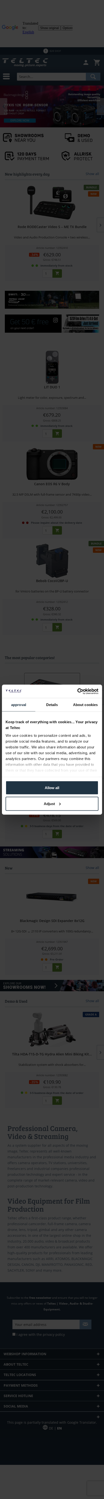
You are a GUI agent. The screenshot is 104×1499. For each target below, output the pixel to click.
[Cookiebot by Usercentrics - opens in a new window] (77, 691)
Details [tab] (52, 705)
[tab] (18, 705)
